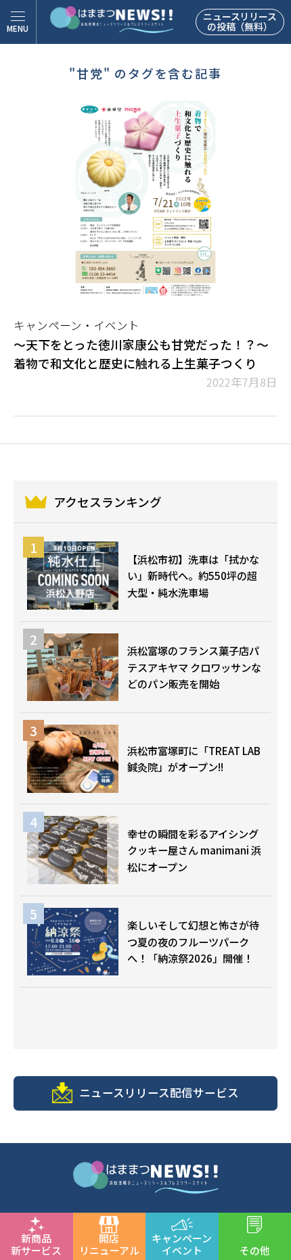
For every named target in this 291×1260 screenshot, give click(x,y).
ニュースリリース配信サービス (159, 1092)
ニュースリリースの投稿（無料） (240, 21)
